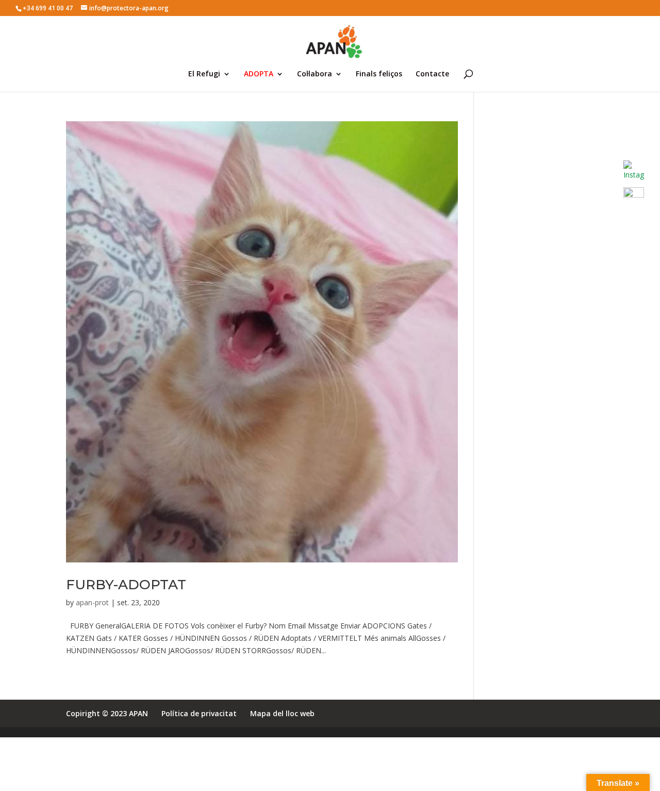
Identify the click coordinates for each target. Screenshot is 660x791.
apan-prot (92, 602)
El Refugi (204, 74)
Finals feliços (379, 74)
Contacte (432, 74)
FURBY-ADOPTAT (126, 584)
